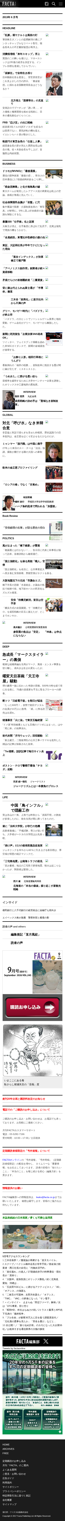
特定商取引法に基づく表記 (16, 1495)
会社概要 (7, 1500)
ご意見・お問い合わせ (14, 1474)
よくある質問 (9, 1469)
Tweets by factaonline (13, 1348)
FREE (5, 1453)
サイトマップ (9, 1504)
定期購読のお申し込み (14, 1461)
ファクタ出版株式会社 (19, 1512)
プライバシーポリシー (14, 1491)
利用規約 (7, 1482)
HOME (6, 1444)
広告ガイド (8, 1478)
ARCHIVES (8, 1449)
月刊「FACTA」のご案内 (15, 1465)
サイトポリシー (10, 1487)
